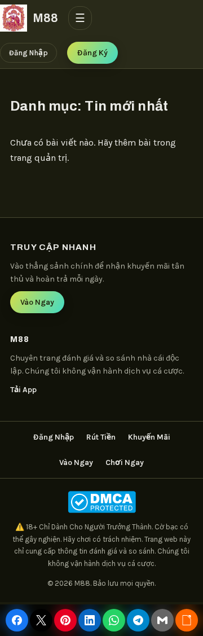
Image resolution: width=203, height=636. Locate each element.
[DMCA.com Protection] (101, 502)
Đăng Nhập (28, 53)
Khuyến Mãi (149, 437)
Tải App (23, 389)
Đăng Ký (92, 53)
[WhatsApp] (114, 620)
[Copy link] (186, 620)
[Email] (162, 620)
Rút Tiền (101, 437)
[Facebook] (17, 620)
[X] (41, 620)
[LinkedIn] (89, 620)
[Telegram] (138, 620)
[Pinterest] (65, 620)
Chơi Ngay (124, 462)
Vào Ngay (37, 302)
